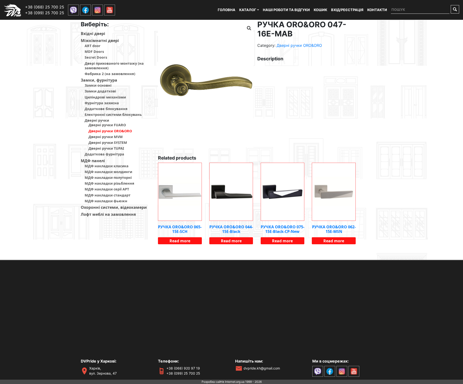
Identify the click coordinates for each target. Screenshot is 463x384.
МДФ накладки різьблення (109, 183)
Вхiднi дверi (93, 33)
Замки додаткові (100, 91)
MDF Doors (94, 51)
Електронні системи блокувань (113, 114)
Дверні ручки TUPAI (106, 148)
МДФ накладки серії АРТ (107, 189)
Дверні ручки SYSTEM (108, 142)
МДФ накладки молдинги (108, 171)
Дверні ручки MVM (106, 136)
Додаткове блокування (106, 108)
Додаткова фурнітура (104, 154)
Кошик (320, 10)
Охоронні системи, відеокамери (114, 207)
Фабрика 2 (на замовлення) (110, 73)
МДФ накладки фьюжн (106, 201)
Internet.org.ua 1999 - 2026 (243, 382)
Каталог (247, 10)
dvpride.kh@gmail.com (262, 368)
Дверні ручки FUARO (107, 125)
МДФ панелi (93, 160)
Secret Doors (96, 57)
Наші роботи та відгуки (286, 10)
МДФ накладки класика (107, 166)
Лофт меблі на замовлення (108, 214)
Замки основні (98, 85)
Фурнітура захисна (102, 103)
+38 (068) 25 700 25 (44, 7)
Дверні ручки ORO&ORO (110, 131)
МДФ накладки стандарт (107, 195)
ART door (93, 45)
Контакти (377, 10)
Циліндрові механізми (105, 97)
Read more (180, 241)
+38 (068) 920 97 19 (183, 368)
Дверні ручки (97, 120)
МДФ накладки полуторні (108, 177)
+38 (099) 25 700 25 (44, 12)
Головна (226, 10)
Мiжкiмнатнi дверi (100, 40)
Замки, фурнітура (99, 80)
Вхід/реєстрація (347, 10)
